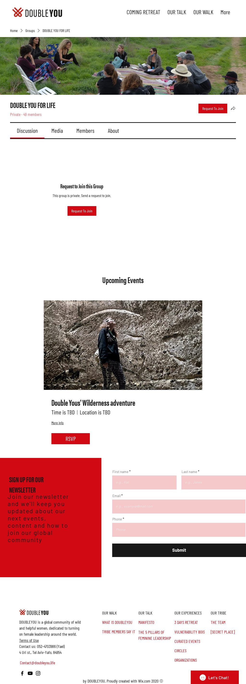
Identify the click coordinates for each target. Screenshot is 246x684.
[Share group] (233, 108)
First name (120, 472)
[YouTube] (30, 673)
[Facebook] (22, 673)
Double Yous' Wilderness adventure (93, 402)
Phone (117, 519)
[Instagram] (38, 673)
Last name (189, 472)
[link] (27, 130)
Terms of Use (29, 640)
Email (116, 496)
